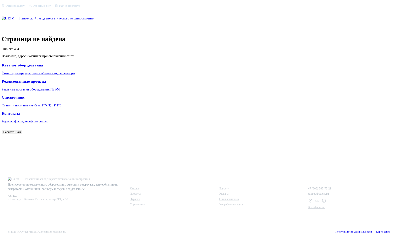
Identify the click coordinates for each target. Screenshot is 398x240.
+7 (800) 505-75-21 (319, 188)
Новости (224, 188)
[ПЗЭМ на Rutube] (310, 200)
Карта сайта (383, 231)
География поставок (231, 204)
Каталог (135, 188)
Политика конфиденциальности (353, 231)
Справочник (137, 204)
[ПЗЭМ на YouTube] (317, 200)
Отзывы (223, 193)
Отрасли (135, 199)
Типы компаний (229, 199)
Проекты (135, 193)
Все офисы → (316, 207)
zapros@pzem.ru (318, 193)
